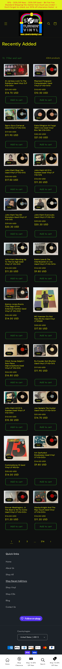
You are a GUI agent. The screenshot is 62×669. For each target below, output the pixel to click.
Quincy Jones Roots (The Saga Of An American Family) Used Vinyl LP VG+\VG (15, 307)
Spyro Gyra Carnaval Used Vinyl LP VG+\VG (15, 126)
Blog (8, 600)
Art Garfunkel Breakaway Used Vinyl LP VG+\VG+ (44, 455)
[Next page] (50, 541)
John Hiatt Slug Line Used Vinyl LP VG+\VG (15, 171)
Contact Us (11, 606)
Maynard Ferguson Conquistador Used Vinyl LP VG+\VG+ (43, 83)
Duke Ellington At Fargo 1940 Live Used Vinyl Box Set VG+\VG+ (45, 127)
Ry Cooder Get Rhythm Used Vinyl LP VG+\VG (45, 362)
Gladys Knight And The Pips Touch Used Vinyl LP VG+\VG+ (44, 509)
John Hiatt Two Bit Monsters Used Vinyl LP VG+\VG (16, 217)
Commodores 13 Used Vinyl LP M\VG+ (15, 466)
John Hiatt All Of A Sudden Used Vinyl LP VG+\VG (44, 172)
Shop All (10, 574)
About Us (10, 568)
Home (8, 561)
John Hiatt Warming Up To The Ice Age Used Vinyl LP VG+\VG (15, 261)
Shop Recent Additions (16, 581)
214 (42, 541)
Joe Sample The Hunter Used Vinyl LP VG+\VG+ (45, 409)
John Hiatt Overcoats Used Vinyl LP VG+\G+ (44, 216)
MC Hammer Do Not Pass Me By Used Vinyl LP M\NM (44, 318)
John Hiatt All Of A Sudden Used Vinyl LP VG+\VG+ (15, 410)
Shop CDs (10, 594)
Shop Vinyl (11, 587)
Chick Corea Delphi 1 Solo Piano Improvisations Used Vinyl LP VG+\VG (14, 364)
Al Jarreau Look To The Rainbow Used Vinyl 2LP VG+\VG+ (16, 83)
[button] (6, 24)
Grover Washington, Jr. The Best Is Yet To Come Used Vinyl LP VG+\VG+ (16, 509)
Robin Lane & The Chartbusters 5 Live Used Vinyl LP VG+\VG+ (45, 261)
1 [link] (11, 541)
